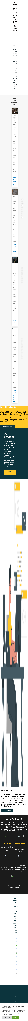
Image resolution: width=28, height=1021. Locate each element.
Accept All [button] (15, 1017)
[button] (7, 426)
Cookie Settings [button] (7, 1017)
